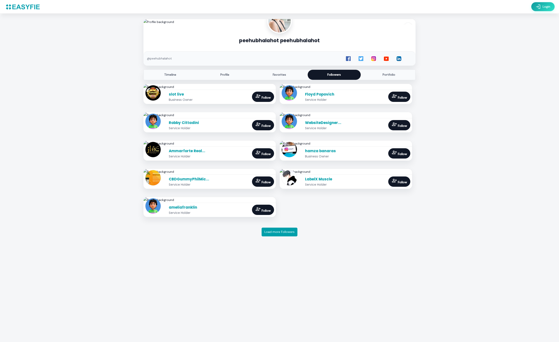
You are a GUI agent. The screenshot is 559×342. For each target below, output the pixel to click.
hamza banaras (320, 151)
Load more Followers (279, 232)
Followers (334, 75)
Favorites (279, 75)
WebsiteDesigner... (323, 122)
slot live (176, 94)
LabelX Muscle (318, 179)
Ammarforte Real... (187, 151)
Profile (224, 75)
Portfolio (389, 75)
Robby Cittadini (184, 122)
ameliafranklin (183, 207)
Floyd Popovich (319, 94)
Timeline (170, 75)
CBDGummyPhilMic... (189, 179)
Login (543, 7)
